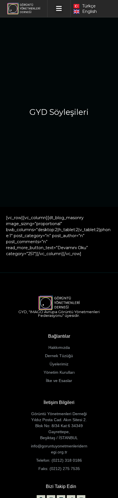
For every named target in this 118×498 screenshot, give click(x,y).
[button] (59, 8)
